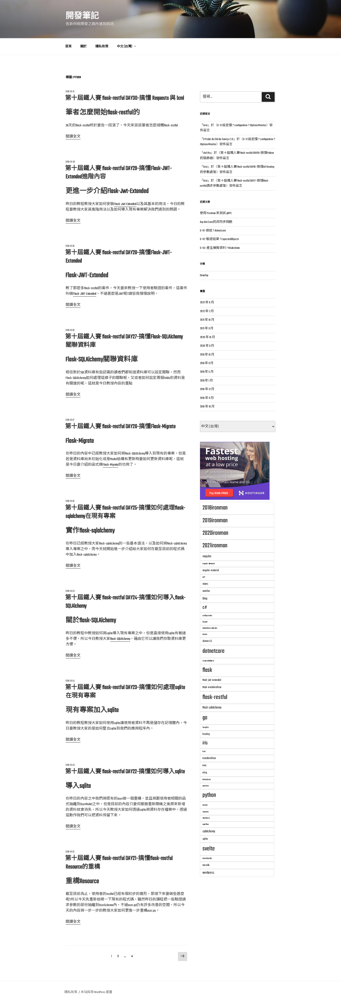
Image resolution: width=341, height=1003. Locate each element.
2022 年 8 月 (207, 302)
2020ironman (215, 533)
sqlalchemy (209, 831)
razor (205, 805)
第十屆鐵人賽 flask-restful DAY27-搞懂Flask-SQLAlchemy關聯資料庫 (124, 341)
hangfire (206, 727)
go (205, 718)
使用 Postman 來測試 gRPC (216, 213)
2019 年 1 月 (206, 380)
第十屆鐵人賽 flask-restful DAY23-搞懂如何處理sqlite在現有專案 (125, 691)
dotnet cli (207, 641)
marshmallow (209, 758)
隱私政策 (101, 46)
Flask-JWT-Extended (84, 294)
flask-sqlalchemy (212, 707)
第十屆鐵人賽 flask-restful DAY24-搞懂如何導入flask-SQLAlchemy (125, 601)
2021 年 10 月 (207, 320)
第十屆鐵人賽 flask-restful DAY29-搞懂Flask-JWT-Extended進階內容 (118, 172)
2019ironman (215, 521)
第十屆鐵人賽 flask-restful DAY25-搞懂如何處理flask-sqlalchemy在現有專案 (125, 512)
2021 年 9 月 (206, 328)
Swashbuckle (207, 858)
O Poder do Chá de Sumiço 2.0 (218, 139)
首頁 (68, 46)
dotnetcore (214, 651)
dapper (205, 622)
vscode (206, 865)
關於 (83, 46)
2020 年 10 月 (207, 337)
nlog (205, 772)
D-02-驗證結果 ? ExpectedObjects (219, 239)
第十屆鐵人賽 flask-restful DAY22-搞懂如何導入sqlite (125, 771)
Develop (204, 275)
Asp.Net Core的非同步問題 (216, 222)
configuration (207, 615)
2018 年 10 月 (207, 406)
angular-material (211, 570)
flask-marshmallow (212, 687)
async (205, 584)
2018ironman (215, 508)
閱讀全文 (73, 136)
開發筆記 (82, 16)
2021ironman (215, 546)
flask (207, 670)
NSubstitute (207, 779)
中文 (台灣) (124, 46)
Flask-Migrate (110, 465)
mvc (205, 765)
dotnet (205, 634)
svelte (209, 849)
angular (207, 556)
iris (205, 743)
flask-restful (215, 697)
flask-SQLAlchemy (120, 639)
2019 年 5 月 (207, 372)
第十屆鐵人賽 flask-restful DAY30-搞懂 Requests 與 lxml (124, 98)
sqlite (205, 839)
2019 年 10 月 (207, 354)
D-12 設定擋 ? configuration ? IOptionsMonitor (241, 125)
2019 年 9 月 (206, 363)
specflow (206, 824)
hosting (206, 734)
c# (205, 607)
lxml (204, 751)
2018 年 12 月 (207, 389)
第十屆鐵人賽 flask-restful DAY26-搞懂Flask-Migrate (120, 426)
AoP (204, 577)
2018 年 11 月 (207, 398)
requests (206, 812)
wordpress (208, 872)
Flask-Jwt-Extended (125, 204)
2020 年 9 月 (207, 346)
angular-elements (209, 563)
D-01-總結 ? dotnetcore (213, 230)
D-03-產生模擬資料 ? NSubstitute (220, 248)
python (209, 795)
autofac (206, 591)
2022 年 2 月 (207, 311)
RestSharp (206, 818)
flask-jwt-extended (212, 680)
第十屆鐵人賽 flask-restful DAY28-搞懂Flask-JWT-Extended (118, 256)
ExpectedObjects (208, 661)
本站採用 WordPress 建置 (96, 992)
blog (205, 598)
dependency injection (210, 628)
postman (206, 786)
